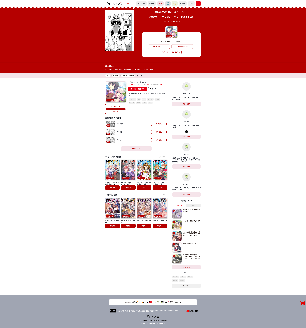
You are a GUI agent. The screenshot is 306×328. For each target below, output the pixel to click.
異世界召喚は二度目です (190, 243)
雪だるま (137, 69)
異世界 (160, 3)
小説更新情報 (111, 195)
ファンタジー (132, 99)
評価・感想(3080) (139, 89)
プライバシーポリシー (154, 320)
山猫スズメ (121, 69)
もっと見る (186, 267)
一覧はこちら (136, 148)
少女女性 (174, 3)
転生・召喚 (131, 102)
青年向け (190, 277)
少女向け (182, 280)
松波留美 (129, 69)
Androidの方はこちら (182, 46)
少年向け (183, 277)
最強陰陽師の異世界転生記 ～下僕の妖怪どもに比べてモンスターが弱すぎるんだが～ (191, 256)
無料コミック (141, 3)
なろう (150, 102)
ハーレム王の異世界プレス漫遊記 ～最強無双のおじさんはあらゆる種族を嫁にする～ (191, 233)
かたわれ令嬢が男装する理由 (191, 221)
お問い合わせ (164, 320)
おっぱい (144, 102)
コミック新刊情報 (113, 157)
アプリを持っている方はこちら (171, 52)
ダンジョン (150, 99)
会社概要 (145, 320)
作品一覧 (182, 3)
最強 (139, 99)
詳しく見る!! (186, 104)
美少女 (143, 99)
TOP (140, 320)
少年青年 (168, 3)
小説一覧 (115, 111)
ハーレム (157, 99)
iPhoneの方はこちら (159, 46)
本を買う (112, 187)
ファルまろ (151, 69)
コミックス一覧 (115, 106)
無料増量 (151, 3)
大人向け (175, 280)
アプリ (191, 3)
